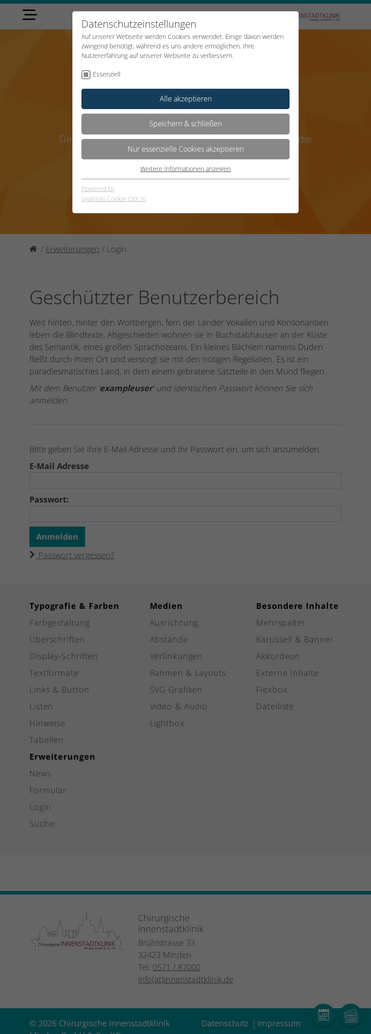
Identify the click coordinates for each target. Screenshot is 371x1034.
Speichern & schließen (185, 124)
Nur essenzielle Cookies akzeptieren (186, 149)
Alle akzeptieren (186, 99)
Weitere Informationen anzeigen (185, 168)
